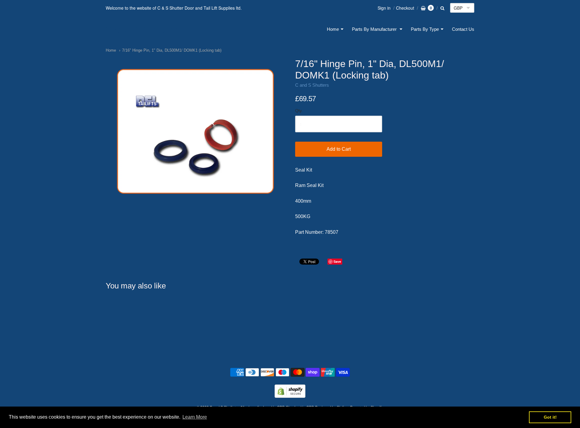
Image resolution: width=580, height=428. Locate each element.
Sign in (384, 8)
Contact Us (463, 29)
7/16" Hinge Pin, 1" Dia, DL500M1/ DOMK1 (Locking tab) (171, 50)
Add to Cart (339, 149)
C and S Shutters (141, 29)
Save (337, 261)
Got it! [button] (550, 417)
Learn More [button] (194, 417)
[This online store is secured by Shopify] (290, 395)
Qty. (299, 110)
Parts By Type (425, 29)
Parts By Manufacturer (375, 29)
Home (333, 29)
